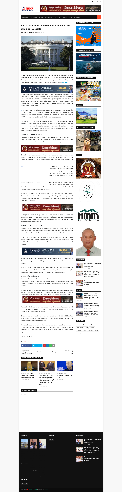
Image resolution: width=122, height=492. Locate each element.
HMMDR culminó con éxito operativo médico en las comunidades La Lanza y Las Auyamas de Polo (91, 296)
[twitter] (95, 1)
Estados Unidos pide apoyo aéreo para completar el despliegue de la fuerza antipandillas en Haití (29, 374)
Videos (97, 330)
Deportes (79, 324)
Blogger (45, 489)
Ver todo (43, 435)
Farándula (93, 324)
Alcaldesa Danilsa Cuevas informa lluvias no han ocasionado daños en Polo (91, 313)
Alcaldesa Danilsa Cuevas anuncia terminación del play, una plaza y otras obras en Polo (92, 305)
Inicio (22, 22)
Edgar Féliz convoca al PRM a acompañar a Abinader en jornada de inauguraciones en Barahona (25, 456)
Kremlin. (64, 82)
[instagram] (98, 1)
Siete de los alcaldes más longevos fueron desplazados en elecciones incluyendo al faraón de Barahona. (92, 274)
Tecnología (90, 330)
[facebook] (92, 1)
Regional (79, 330)
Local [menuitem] (41, 17)
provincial (83, 333)
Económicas (86, 324)
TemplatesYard (33, 489)
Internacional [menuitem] (67, 17)
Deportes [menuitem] (58, 17)
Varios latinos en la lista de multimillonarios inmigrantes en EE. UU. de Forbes (65, 374)
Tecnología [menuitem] (48, 17)
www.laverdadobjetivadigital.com (29, 32)
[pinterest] (100, 1)
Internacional (27, 22)
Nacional (92, 327)
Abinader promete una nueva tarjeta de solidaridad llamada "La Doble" (92, 282)
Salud (84, 330)
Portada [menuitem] (25, 17)
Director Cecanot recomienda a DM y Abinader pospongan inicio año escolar (92, 265)
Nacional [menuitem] (77, 17)
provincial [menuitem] (33, 17)
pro (77, 333)
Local (86, 327)
